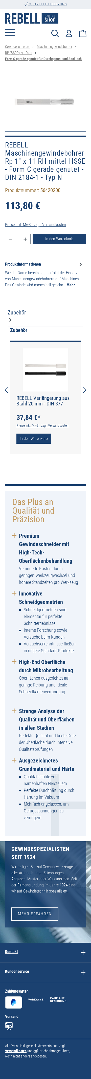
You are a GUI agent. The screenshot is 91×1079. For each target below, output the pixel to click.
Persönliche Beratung (47, 9)
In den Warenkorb (59, 238)
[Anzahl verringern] (10, 239)
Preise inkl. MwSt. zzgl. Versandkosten (35, 224)
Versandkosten (16, 1051)
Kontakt (11, 951)
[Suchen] (55, 33)
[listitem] (83, 952)
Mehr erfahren (35, 913)
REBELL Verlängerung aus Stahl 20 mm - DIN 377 (43, 400)
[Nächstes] (84, 390)
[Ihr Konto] (69, 33)
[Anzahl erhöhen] (25, 239)
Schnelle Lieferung (47, 4)
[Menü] (10, 32)
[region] (45, 103)
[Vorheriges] (6, 390)
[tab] (44, 274)
